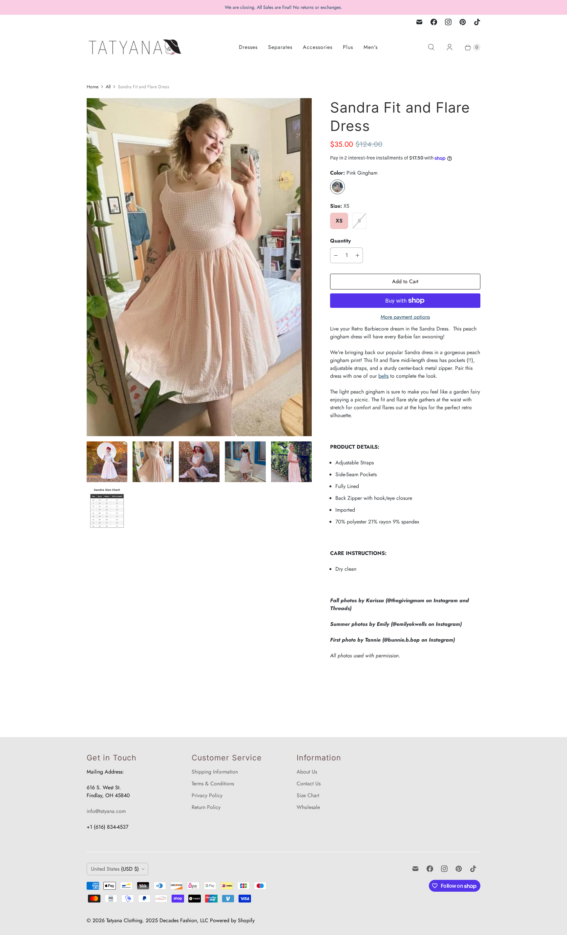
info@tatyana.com (106, 811)
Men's (371, 47)
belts (383, 376)
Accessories (317, 47)
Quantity (340, 240)
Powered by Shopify (232, 920)
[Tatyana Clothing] (136, 47)
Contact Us (309, 783)
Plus (348, 47)
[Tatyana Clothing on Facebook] (434, 22)
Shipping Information (215, 772)
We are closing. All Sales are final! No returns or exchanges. (283, 7)
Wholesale (308, 807)
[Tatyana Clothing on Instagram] (448, 22)
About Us (307, 772)
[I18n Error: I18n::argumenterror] (107, 461)
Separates (280, 47)
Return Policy (206, 807)
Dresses (248, 47)
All (108, 86)
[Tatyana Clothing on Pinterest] (462, 22)
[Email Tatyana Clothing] (419, 22)
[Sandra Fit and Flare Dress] (199, 267)
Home (92, 86)
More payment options (405, 317)
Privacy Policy (207, 795)
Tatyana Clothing (124, 920)
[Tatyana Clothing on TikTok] (477, 22)
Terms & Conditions (213, 783)
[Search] (431, 47)
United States (115, 869)
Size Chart (308, 795)
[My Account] (449, 47)
